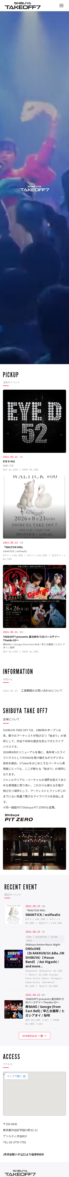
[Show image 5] (34, 867)
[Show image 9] (43, 867)
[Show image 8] (41, 867)
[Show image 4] (32, 867)
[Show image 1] (25, 867)
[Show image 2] (28, 867)
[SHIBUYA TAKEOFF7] (22, 5)
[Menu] (61, 5)
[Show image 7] (39, 867)
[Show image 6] (36, 867)
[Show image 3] (30, 867)
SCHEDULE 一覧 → (34, 1036)
